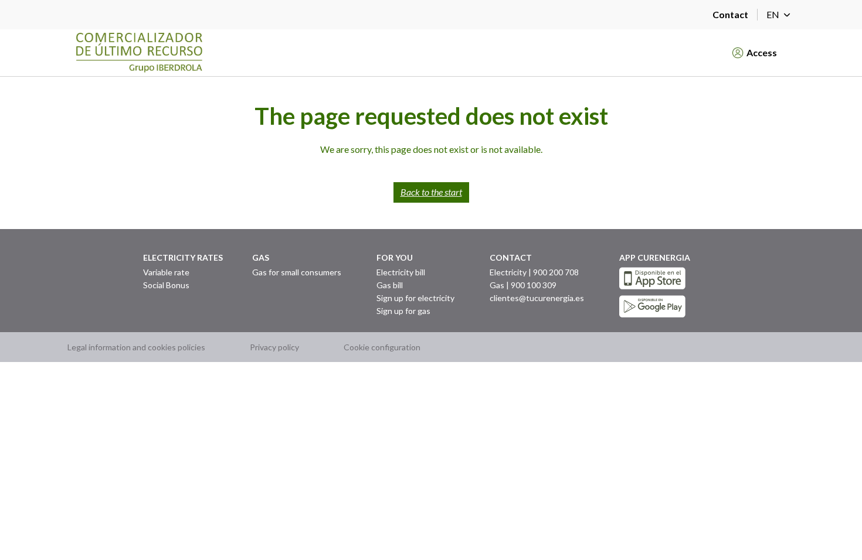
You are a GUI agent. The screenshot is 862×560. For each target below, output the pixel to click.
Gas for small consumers (296, 272)
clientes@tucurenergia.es (537, 298)
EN (772, 14)
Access (761, 52)
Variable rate (166, 272)
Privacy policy (274, 347)
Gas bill (389, 285)
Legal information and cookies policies (136, 347)
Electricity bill (400, 272)
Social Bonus (166, 285)
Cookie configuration (382, 347)
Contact (730, 14)
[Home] (391, 53)
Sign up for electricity (415, 298)
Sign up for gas (403, 311)
